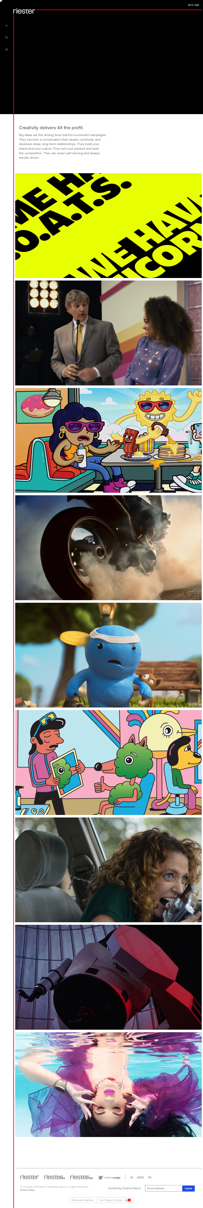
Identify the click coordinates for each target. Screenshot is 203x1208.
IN (132, 1177)
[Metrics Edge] (109, 1177)
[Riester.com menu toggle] (6, 25)
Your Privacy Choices (111, 1200)
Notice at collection (83, 1200)
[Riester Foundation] (81, 1177)
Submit (188, 1188)
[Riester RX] (54, 1177)
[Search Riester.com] (6, 37)
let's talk (193, 4)
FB (149, 1177)
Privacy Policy (27, 1190)
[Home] (24, 11)
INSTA (140, 1177)
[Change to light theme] (6, 49)
